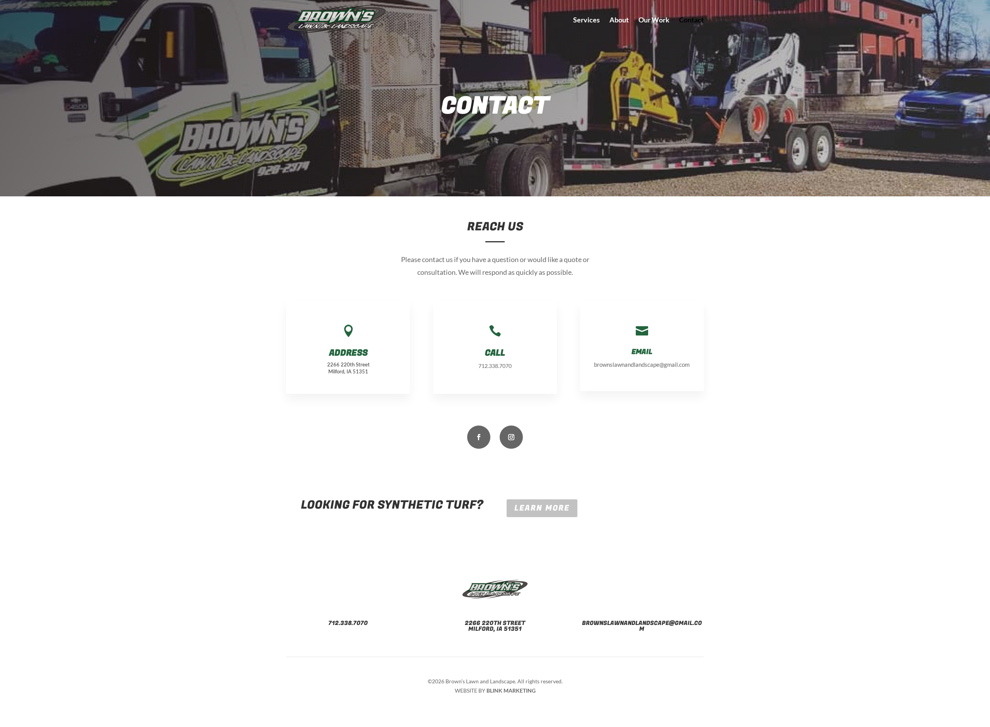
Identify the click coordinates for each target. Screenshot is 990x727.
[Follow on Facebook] (478, 437)
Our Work (653, 20)
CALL (495, 353)
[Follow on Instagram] (511, 437)
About (619, 20)
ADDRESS (348, 353)
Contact (691, 20)
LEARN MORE (542, 508)
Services (586, 20)
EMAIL (642, 352)
